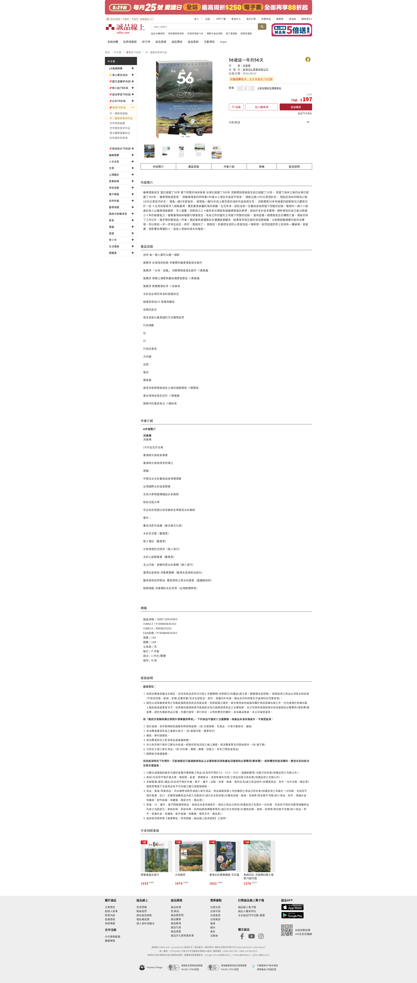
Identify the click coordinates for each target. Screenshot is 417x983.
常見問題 (142, 907)
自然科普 (114, 200)
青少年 (113, 239)
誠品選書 (160, 42)
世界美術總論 (117, 123)
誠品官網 (176, 907)
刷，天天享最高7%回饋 (251, 79)
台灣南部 (215, 915)
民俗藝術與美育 (119, 137)
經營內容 (110, 915)
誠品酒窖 (176, 931)
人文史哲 (114, 161)
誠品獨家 (177, 42)
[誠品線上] (125, 28)
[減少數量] (239, 88)
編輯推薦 (114, 155)
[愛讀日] (208, 7)
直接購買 (296, 107)
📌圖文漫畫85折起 (120, 81)
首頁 (107, 52)
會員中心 (236, 18)
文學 (111, 168)
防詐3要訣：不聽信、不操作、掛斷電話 (132, 19)
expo (223, 42)
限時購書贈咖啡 (176, 33)
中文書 (117, 52)
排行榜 (146, 42)
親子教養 (114, 194)
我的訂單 (251, 18)
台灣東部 (215, 919)
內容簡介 (158, 166)
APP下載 (221, 18)
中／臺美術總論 (119, 113)
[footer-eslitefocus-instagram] (261, 936)
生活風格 (114, 246)
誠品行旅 (176, 927)
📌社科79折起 (117, 101)
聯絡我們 (142, 911)
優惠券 (279, 18)
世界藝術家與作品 (120, 128)
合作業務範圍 (112, 936)
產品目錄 (193, 166)
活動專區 (209, 42)
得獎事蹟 (110, 923)
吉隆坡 (214, 935)
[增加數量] (252, 88)
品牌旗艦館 (130, 42)
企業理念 (110, 907)
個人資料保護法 (146, 923)
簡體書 (113, 252)
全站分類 (113, 42)
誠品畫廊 (193, 42)
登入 (196, 18)
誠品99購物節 (158, 33)
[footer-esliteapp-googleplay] (292, 914)
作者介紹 (229, 166)
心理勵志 (114, 174)
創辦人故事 (111, 911)
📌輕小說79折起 (118, 87)
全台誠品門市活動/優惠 (251, 915)
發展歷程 (110, 919)
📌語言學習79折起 (120, 94)
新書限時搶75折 (195, 33)
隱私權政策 (143, 919)
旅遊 (111, 233)
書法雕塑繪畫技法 (120, 132)
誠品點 (292, 18)
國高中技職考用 (118, 213)
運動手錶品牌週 (215, 33)
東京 (213, 931)
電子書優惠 (231, 33)
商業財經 (114, 181)
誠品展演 (176, 923)
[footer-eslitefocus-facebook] (242, 936)
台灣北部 (215, 907)
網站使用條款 (144, 915)
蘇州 (213, 927)
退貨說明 (294, 166)
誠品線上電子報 (247, 907)
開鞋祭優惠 (246, 33)
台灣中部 (215, 911)
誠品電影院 (177, 915)
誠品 (176, 911)
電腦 (111, 226)
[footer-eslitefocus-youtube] (251, 936)
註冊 (207, 19)
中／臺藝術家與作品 (156, 52)
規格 (262, 166)
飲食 (111, 220)
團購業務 (110, 940)
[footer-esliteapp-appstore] (292, 907)
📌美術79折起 (133, 52)
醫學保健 (114, 207)
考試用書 (114, 187)
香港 (213, 923)
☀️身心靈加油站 (118, 74)
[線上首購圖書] (292, 29)
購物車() (307, 18)
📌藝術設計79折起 (120, 148)
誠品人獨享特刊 (247, 911)
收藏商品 (266, 18)
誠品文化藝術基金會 (182, 935)
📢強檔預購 (115, 68)
